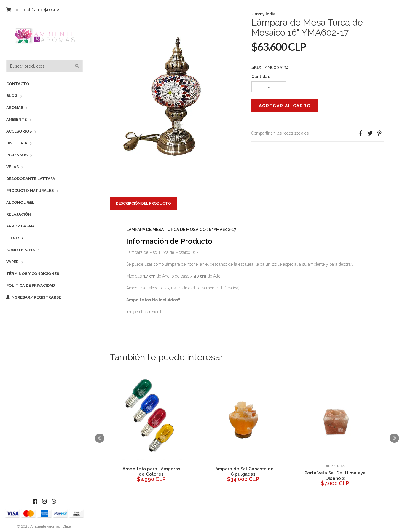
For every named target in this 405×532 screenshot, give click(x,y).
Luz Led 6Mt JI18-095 (281, 473)
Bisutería (16, 143)
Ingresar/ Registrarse (35, 297)
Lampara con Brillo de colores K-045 (189, 475)
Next (394, 438)
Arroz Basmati (22, 226)
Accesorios (19, 131)
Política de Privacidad (30, 285)
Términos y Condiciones (32, 273)
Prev (99, 438)
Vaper (12, 261)
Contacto (17, 84)
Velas (12, 167)
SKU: (256, 67)
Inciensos (17, 155)
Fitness (14, 238)
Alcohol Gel (20, 202)
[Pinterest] (379, 133)
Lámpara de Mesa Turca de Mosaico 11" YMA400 (373, 475)
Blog (11, 95)
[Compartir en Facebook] (360, 133)
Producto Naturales (30, 190)
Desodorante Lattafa (30, 178)
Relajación (18, 214)
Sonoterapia (20, 250)
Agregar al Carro (285, 105)
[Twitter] (370, 133)
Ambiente (16, 119)
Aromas (14, 107)
